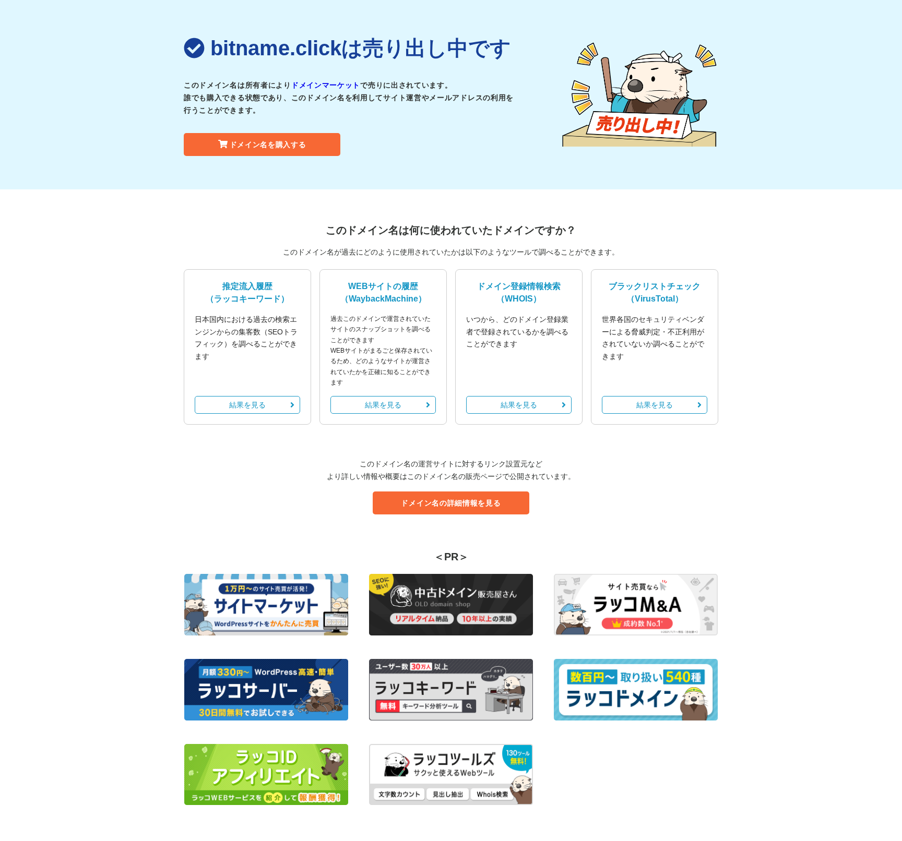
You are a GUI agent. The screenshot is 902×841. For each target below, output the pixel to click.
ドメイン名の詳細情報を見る (451, 503)
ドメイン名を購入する (268, 144)
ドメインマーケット (325, 85)
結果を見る (247, 405)
